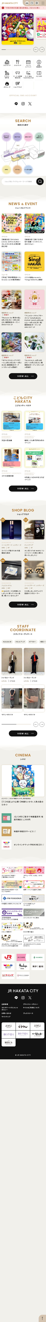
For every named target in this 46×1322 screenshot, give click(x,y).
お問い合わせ (6, 1013)
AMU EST (28, 137)
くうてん (17, 169)
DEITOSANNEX (6, 137)
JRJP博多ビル (39, 137)
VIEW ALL (23, 376)
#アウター (32, 642)
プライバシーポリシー (30, 1004)
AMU (6, 169)
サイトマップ (6, 1017)
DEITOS (17, 137)
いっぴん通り (28, 169)
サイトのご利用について (31, 1007)
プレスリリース (28, 1013)
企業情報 (5, 1004)
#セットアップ (20, 642)
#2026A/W (7, 642)
